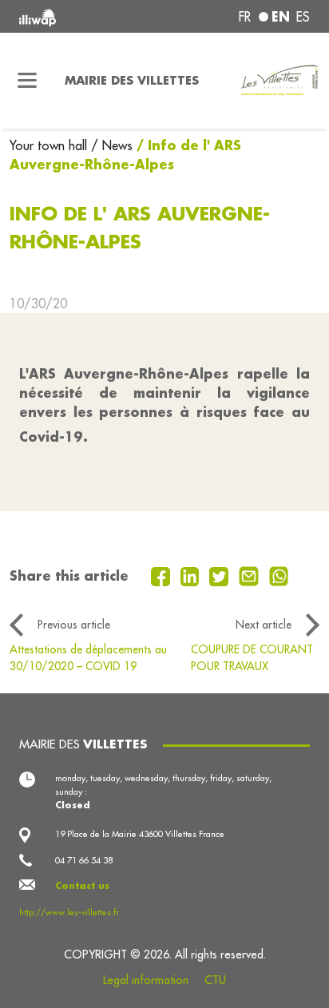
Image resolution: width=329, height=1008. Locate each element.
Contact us (82, 885)
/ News (112, 145)
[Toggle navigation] (27, 80)
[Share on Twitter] (221, 575)
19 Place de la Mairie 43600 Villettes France (139, 833)
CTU (215, 980)
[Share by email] (251, 575)
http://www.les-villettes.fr (69, 912)
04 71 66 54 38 (84, 860)
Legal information (145, 980)
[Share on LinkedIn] (192, 575)
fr (245, 17)
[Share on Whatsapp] (279, 575)
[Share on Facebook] (162, 575)
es (303, 17)
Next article (263, 624)
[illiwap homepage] (74, 16)
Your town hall (50, 145)
